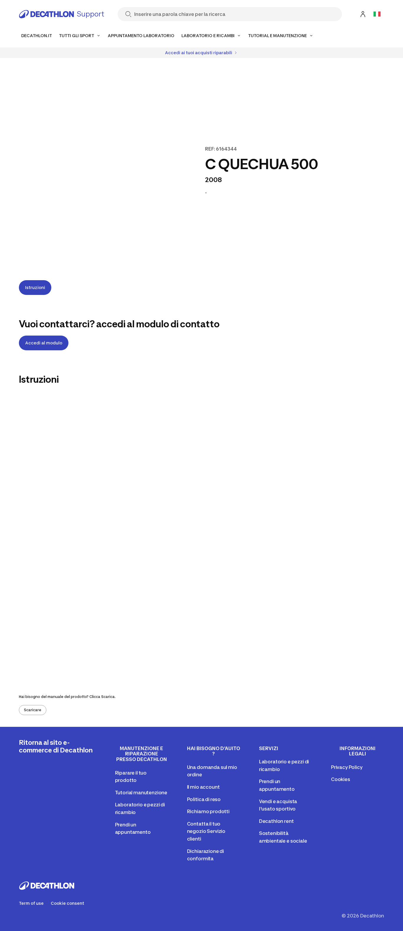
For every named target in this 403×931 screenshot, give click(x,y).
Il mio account (203, 787)
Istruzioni (35, 287)
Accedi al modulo (43, 342)
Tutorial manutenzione (141, 792)
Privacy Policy (347, 767)
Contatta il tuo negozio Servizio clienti (206, 831)
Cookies (340, 779)
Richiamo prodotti (208, 811)
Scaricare (32, 710)
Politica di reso (204, 799)
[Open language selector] (377, 14)
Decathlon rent (276, 821)
